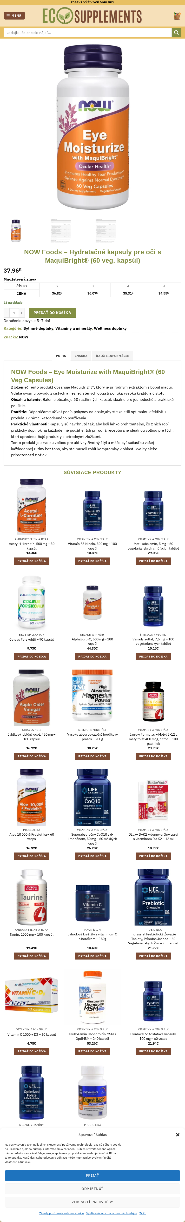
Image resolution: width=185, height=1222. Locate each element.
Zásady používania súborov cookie (61, 1213)
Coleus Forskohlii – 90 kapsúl (31, 639)
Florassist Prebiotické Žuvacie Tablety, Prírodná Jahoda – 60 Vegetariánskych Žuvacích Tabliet (153, 938)
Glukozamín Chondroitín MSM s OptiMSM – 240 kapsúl (92, 1036)
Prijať (92, 1175)
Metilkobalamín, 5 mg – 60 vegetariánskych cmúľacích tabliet (153, 546)
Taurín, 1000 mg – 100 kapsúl (31, 934)
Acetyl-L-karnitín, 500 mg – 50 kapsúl (31, 546)
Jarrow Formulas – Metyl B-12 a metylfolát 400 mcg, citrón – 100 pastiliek (153, 738)
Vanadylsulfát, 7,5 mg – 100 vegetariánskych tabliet (153, 641)
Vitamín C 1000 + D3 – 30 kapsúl (31, 1034)
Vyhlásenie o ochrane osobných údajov (111, 1213)
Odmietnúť (92, 1188)
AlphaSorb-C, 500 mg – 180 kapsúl (92, 641)
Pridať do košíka (52, 312)
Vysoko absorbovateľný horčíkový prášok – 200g (92, 736)
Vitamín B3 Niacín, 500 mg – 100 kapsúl (92, 546)
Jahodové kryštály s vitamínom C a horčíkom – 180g (92, 936)
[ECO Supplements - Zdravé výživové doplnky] (92, 16)
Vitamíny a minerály (73, 328)
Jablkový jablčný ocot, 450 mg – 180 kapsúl (31, 736)
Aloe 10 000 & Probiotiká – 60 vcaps (31, 836)
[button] (177, 1134)
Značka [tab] (81, 356)
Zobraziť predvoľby (92, 1202)
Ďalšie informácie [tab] (112, 356)
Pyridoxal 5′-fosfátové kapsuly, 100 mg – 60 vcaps (153, 1036)
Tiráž (142, 1213)
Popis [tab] (61, 356)
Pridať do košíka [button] (32, 561)
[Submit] (176, 32)
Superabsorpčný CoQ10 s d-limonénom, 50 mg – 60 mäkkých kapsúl (92, 839)
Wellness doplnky (110, 328)
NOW (23, 337)
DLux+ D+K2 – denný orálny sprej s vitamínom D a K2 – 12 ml (153, 836)
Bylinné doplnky (38, 328)
